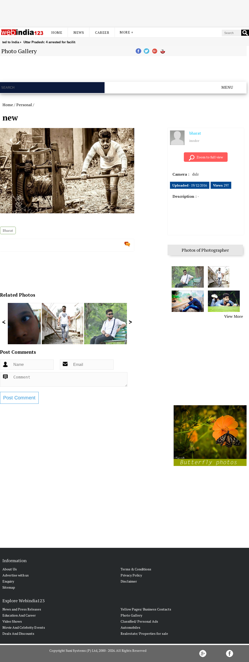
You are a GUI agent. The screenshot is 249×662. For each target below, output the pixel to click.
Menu (227, 87)
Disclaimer (129, 581)
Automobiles (130, 627)
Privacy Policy (131, 575)
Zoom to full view (209, 157)
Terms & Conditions (136, 569)
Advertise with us (15, 575)
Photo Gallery (131, 615)
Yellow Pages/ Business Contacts (146, 609)
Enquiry (8, 581)
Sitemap (8, 587)
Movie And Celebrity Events (23, 627)
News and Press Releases (21, 609)
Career (102, 32)
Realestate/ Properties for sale (144, 633)
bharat (195, 133)
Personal (24, 104)
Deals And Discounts (18, 633)
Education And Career (19, 615)
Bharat (8, 230)
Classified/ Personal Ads (139, 621)
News (78, 32)
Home (56, 32)
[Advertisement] (124, 13)
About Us (9, 569)
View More (233, 316)
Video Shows (12, 621)
